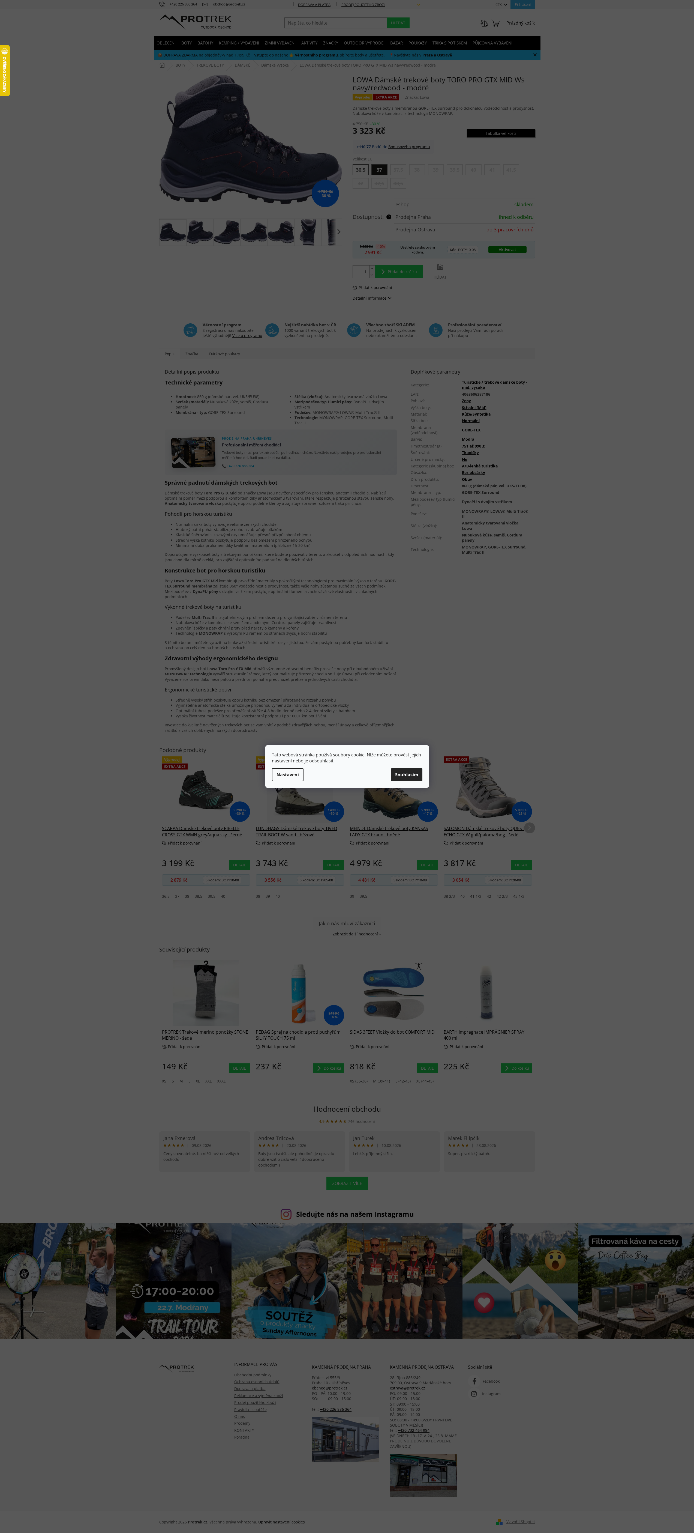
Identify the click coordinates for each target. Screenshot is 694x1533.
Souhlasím (406, 775)
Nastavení (288, 775)
